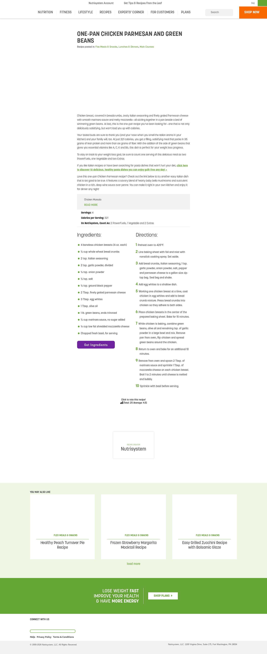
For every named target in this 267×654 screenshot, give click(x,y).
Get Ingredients (96, 345)
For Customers (162, 12)
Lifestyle (85, 12)
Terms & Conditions (63, 636)
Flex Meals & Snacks (106, 47)
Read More (91, 205)
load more (133, 564)
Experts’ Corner (131, 12)
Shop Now (251, 12)
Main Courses (147, 47)
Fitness (66, 12)
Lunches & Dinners (128, 47)
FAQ (253, 3)
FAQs (32, 636)
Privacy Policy (44, 636)
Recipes (105, 12)
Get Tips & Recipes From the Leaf (143, 4)
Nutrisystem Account (101, 3)
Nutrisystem (176, 3)
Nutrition (45, 12)
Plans (186, 12)
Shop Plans (162, 595)
